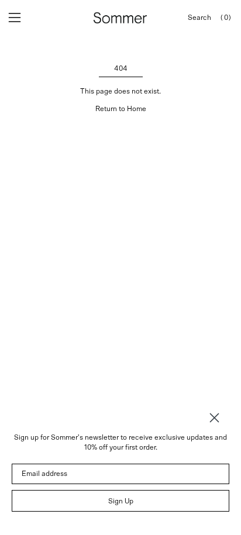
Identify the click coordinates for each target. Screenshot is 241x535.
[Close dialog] (214, 418)
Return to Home (120, 108)
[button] (199, 17)
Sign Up (120, 501)
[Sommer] (120, 17)
